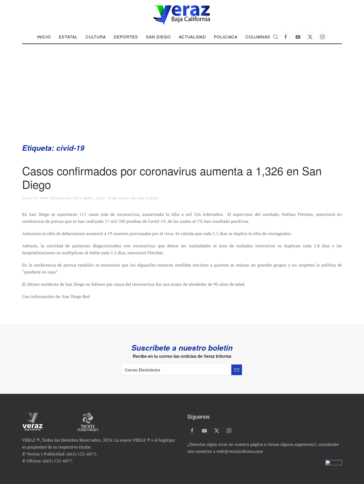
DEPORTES (126, 36)
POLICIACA (225, 36)
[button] (275, 36)
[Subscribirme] (236, 369)
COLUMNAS (257, 36)
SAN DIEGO (158, 36)
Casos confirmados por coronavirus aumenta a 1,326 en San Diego (172, 177)
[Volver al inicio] (182, 15)
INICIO (44, 36)
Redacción (61, 198)
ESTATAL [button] (68, 36)
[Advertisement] (182, 102)
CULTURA (96, 36)
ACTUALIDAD (192, 36)
